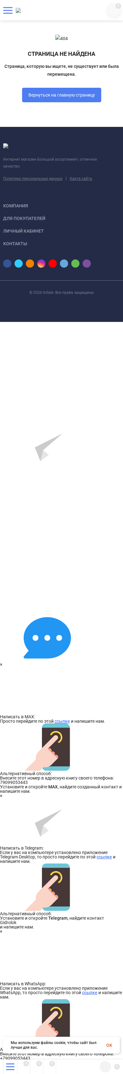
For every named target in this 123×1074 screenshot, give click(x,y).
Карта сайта (81, 178)
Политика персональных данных (32, 178)
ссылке (62, 721)
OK (109, 1045)
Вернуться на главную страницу (61, 95)
